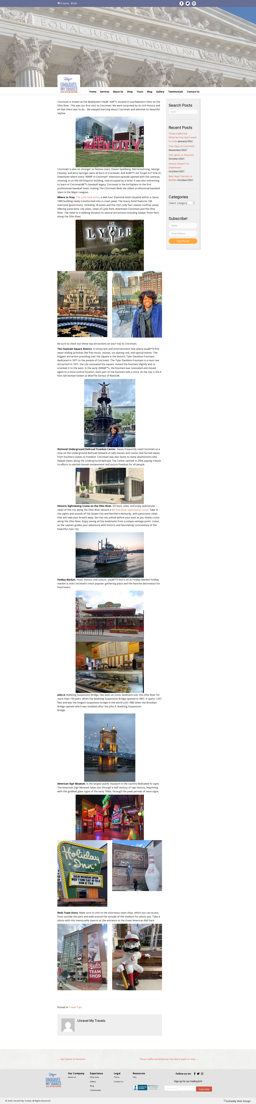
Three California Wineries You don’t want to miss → (169, 1059)
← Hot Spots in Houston (71, 1059)
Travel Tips (75, 1007)
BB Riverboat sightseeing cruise (130, 509)
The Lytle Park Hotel (87, 197)
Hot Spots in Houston (181, 155)
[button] (183, 241)
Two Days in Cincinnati (182, 146)
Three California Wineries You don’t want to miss (183, 137)
